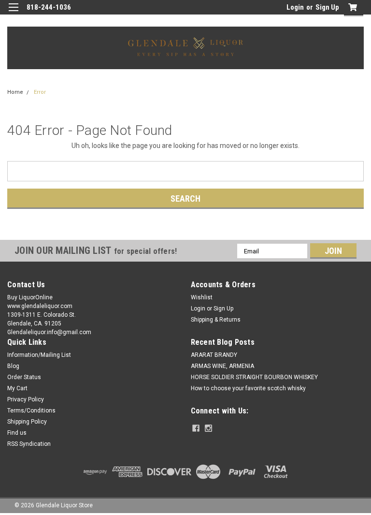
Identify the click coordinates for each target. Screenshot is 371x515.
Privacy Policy (25, 399)
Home (15, 92)
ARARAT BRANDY (214, 355)
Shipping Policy (27, 421)
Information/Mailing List (39, 355)
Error (40, 92)
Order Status (24, 377)
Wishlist (202, 297)
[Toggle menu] (13, 13)
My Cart (17, 388)
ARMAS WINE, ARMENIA (222, 366)
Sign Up (327, 7)
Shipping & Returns (216, 319)
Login (295, 7)
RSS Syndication (29, 444)
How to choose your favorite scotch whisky (248, 388)
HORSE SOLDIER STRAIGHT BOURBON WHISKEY (254, 377)
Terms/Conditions (31, 410)
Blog (13, 366)
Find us (17, 432)
